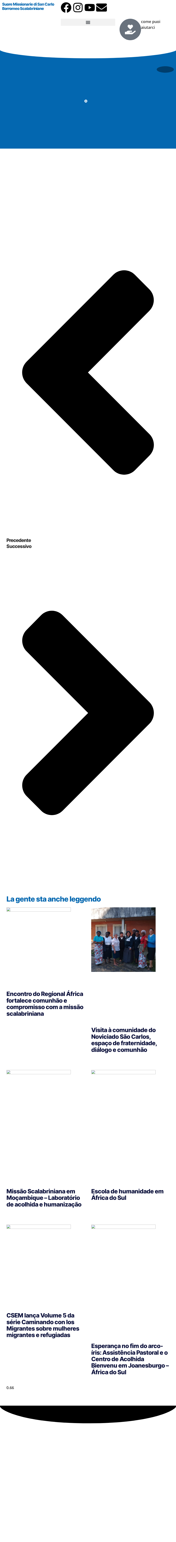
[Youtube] (89, 7)
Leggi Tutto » (16, 1023)
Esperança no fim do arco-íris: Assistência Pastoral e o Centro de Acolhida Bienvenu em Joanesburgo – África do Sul (130, 1359)
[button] (88, 22)
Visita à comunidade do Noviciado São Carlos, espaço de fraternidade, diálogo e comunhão (124, 1039)
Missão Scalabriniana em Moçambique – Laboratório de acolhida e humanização (43, 1198)
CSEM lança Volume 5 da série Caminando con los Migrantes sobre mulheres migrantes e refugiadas (42, 1325)
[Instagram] (78, 7)
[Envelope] (101, 7)
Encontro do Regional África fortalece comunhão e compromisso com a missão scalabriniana (44, 1003)
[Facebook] (66, 7)
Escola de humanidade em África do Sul (127, 1194)
